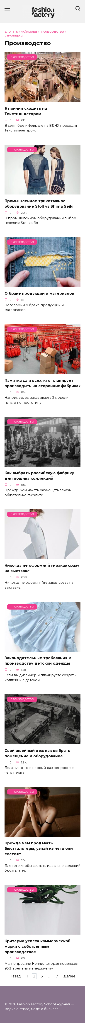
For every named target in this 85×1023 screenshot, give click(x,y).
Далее (69, 976)
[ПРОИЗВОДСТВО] (42, 99)
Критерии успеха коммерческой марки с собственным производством (37, 946)
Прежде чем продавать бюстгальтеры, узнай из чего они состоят (39, 848)
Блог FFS (11, 31)
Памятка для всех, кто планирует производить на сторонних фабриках (42, 383)
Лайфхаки (29, 31)
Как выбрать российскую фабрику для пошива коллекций (39, 476)
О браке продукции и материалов (39, 293)
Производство (52, 31)
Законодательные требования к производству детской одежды (38, 661)
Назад (15, 976)
